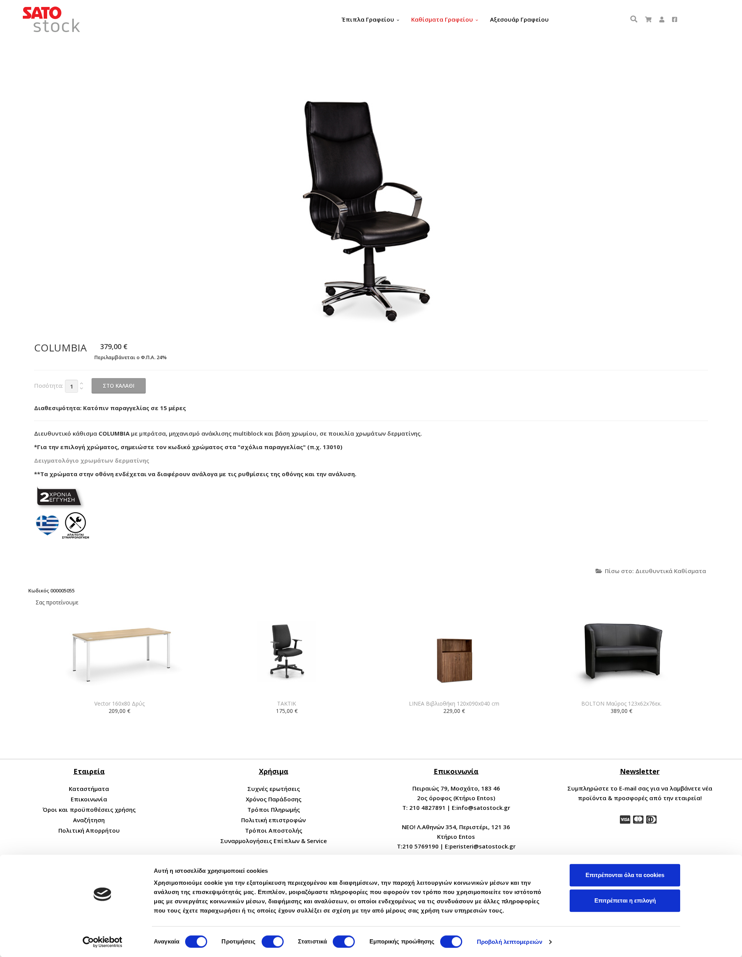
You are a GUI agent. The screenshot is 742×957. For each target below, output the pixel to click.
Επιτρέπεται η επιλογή (625, 900)
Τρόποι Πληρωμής (273, 809)
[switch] (273, 941)
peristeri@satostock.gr (482, 846)
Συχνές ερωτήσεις (273, 788)
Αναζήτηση (89, 820)
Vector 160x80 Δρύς (119, 703)
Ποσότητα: (48, 385)
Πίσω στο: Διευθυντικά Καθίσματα (655, 571)
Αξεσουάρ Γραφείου (519, 19)
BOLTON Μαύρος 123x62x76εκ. (621, 703)
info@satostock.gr (483, 807)
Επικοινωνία (89, 799)
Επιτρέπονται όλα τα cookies (624, 875)
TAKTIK (286, 703)
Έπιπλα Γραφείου (368, 19)
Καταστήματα (89, 788)
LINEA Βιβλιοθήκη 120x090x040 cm (454, 703)
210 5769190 (420, 846)
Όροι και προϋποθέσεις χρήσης (89, 809)
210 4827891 (427, 807)
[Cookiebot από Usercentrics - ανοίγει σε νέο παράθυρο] (102, 942)
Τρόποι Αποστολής (273, 830)
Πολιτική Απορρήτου (89, 830)
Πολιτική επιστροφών (273, 820)
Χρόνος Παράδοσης (273, 799)
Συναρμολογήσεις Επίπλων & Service (273, 841)
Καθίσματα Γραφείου (442, 19)
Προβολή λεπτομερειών (509, 941)
